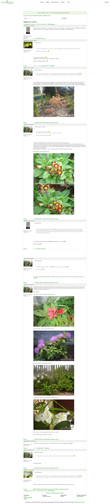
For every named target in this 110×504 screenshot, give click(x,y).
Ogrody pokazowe (54, 2)
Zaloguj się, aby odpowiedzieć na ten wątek (55, 493)
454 (48, 24)
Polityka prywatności (28, 497)
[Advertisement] (55, 8)
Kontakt (25, 498)
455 (50, 24)
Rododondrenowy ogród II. (38, 489)
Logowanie (106, 2)
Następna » (53, 24)
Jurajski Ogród (40, 448)
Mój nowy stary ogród (41, 38)
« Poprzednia (26, 24)
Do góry (25, 38)
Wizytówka (52, 65)
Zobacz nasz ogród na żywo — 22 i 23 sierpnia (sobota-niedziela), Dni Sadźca (53, 12)
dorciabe (25, 25)
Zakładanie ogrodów (46, 496)
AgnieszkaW (26, 441)
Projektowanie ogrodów (37, 15)
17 (39, 24)
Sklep (68, 2)
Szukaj (64, 18)
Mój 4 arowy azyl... (45, 65)
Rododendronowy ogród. (49, 489)
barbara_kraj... (27, 40)
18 (40, 24)
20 (42, 24)
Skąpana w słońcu (46, 15)
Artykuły (42, 2)
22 (44, 24)
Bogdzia (25, 470)
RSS (63, 496)
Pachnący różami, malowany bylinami (42, 122)
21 (43, 24)
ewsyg (25, 67)
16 (37, 24)
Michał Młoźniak (80, 496)
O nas (25, 496)
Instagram (63, 2)
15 (36, 24)
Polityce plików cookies (79, 502)
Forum (47, 2)
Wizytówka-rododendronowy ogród (61, 489)
